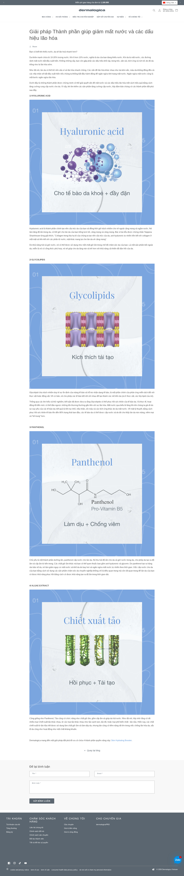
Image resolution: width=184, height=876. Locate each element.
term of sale (45, 870)
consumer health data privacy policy (64, 870)
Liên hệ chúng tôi (36, 827)
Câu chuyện (69, 824)
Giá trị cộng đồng (71, 832)
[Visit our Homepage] (92, 10)
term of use (35, 870)
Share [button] (34, 47)
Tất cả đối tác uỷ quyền (39, 842)
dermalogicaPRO (103, 824)
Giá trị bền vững (70, 828)
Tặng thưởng (11, 828)
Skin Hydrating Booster (121, 740)
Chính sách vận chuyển (39, 835)
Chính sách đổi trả (37, 831)
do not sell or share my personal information (95, 870)
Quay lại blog (93, 750)
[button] (47, 16)
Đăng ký (9, 832)
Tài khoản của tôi (13, 824)
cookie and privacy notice (19, 870)
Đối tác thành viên (37, 839)
